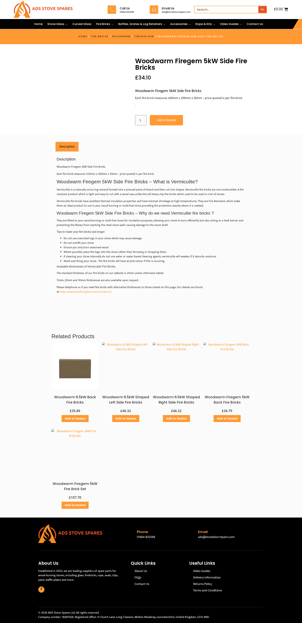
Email (203, 531)
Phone (142, 531)
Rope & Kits (204, 24)
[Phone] (130, 534)
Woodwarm (121, 36)
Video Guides (229, 24)
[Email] (192, 534)
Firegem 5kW (144, 36)
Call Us (125, 8)
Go (262, 9)
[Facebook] (41, 590)
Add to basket (166, 120)
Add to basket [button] (75, 418)
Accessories (179, 24)
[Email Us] (154, 9)
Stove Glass (55, 24)
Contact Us (255, 24)
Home (38, 24)
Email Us (168, 8)
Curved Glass (81, 24)
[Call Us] (111, 9)
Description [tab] (67, 146)
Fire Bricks (103, 24)
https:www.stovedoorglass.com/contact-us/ (86, 291)
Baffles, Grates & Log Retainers (140, 24)
